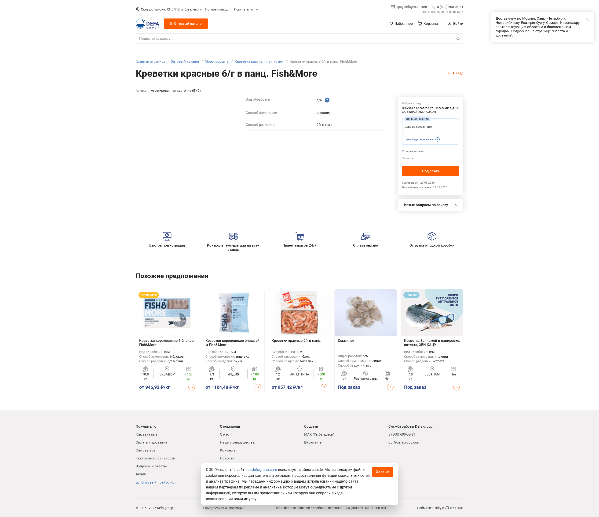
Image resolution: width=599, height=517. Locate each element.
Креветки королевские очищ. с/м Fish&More (232, 343)
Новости (227, 458)
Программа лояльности (155, 458)
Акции (141, 474)
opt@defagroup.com (411, 7)
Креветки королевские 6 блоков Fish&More (166, 343)
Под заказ (430, 171)
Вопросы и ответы (151, 466)
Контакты (228, 450)
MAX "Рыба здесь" (319, 434)
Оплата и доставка (151, 442)
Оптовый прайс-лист (158, 482)
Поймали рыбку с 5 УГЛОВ (440, 508)
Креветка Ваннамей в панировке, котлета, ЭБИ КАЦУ (432, 343)
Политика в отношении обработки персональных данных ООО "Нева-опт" (330, 508)
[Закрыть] (587, 19)
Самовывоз (146, 450)
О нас (224, 434)
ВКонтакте (312, 442)
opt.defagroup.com (261, 469)
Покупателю (243, 9)
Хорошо (382, 472)
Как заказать (146, 434)
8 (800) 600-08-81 (450, 7)
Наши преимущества (237, 442)
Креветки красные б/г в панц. (296, 341)
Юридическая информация (224, 508)
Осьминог (346, 341)
